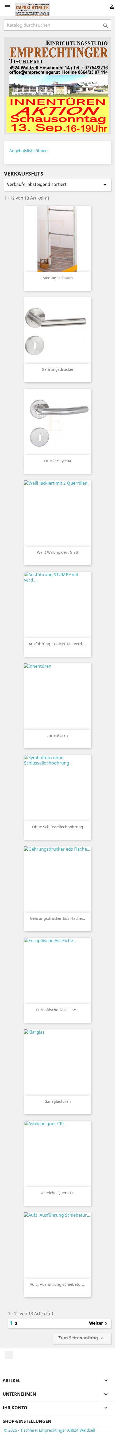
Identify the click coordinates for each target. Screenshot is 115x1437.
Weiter (99, 1323)
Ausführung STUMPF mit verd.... (57, 643)
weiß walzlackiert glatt (57, 552)
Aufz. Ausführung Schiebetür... (57, 1284)
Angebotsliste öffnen (28, 150)
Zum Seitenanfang (81, 1338)
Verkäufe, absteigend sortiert (57, 184)
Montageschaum (58, 277)
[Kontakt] (57, 85)
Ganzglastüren (57, 1101)
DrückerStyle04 (57, 460)
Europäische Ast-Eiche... (57, 1009)
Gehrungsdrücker (58, 369)
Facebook (9, 1355)
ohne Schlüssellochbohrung (57, 826)
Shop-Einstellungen (27, 1421)
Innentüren (57, 735)
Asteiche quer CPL (57, 1192)
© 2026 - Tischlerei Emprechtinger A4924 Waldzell (49, 1430)
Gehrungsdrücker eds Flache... (57, 918)
